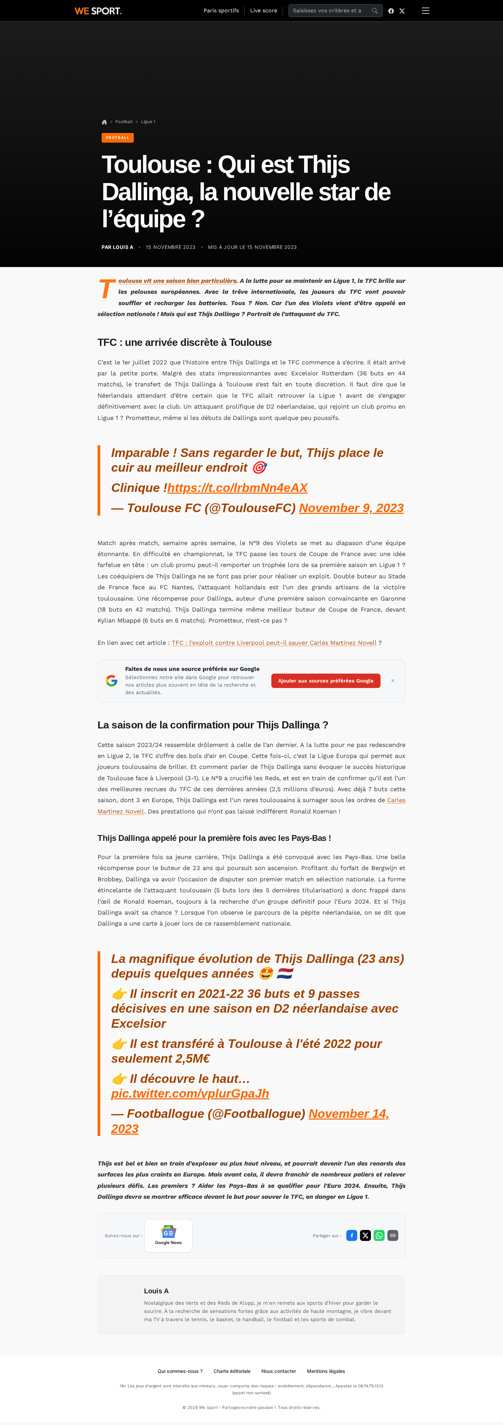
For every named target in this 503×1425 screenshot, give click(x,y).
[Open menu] (426, 11)
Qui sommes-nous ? (180, 1371)
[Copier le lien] (392, 1235)
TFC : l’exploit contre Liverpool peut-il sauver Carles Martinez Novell (274, 642)
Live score (263, 10)
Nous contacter (278, 1371)
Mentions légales (326, 1371)
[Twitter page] (402, 11)
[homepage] (98, 10)
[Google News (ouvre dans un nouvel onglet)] (168, 1236)
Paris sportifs (221, 10)
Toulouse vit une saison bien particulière (177, 280)
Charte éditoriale (232, 1371)
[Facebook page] (391, 11)
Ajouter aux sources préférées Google (326, 681)
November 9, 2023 (351, 508)
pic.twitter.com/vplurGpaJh (190, 1093)
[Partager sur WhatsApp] (379, 1235)
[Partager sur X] (365, 1235)
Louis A (156, 1291)
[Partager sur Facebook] (351, 1235)
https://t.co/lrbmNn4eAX (237, 488)
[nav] (104, 121)
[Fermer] (392, 680)
